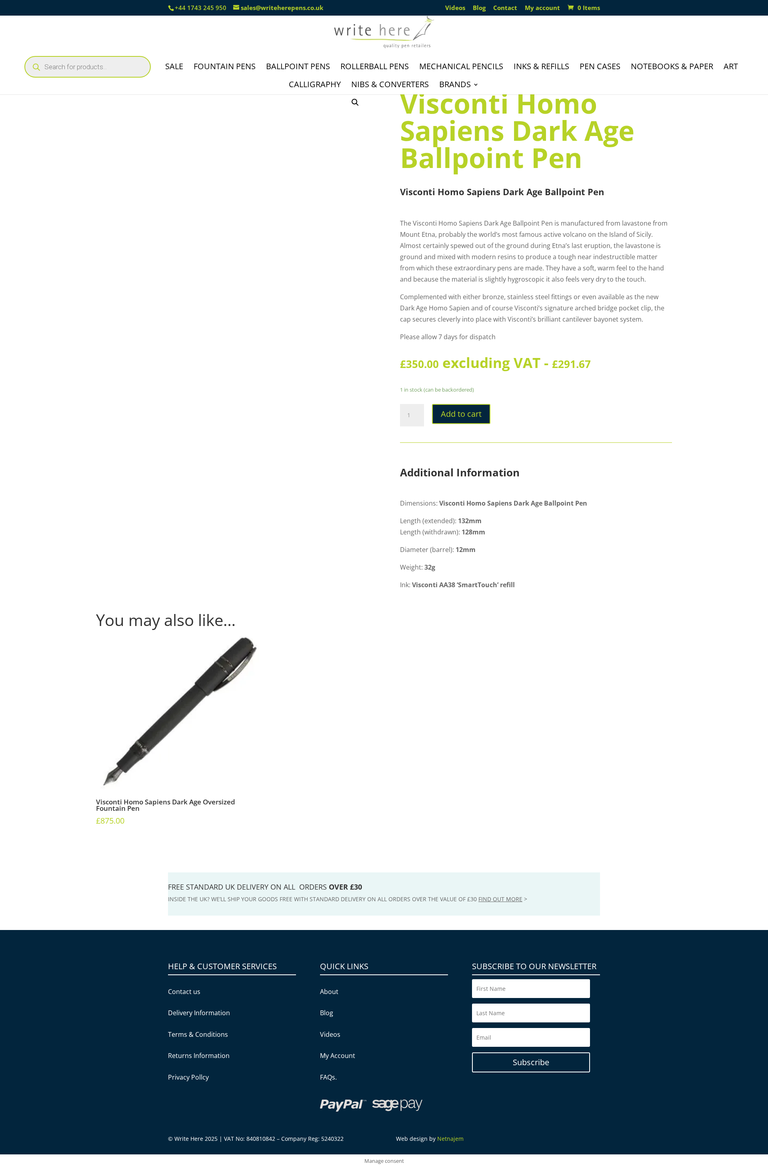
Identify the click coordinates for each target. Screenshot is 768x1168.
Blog (479, 8)
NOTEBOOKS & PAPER (672, 68)
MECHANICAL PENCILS (461, 68)
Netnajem (450, 1138)
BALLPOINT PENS (298, 68)
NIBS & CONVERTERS (390, 86)
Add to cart (461, 413)
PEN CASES (600, 68)
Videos (455, 8)
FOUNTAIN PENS (225, 68)
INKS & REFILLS (541, 68)
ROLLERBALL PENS (374, 68)
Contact (505, 8)
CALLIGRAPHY (315, 86)
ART (731, 68)
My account (542, 8)
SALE (174, 68)
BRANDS (455, 86)
